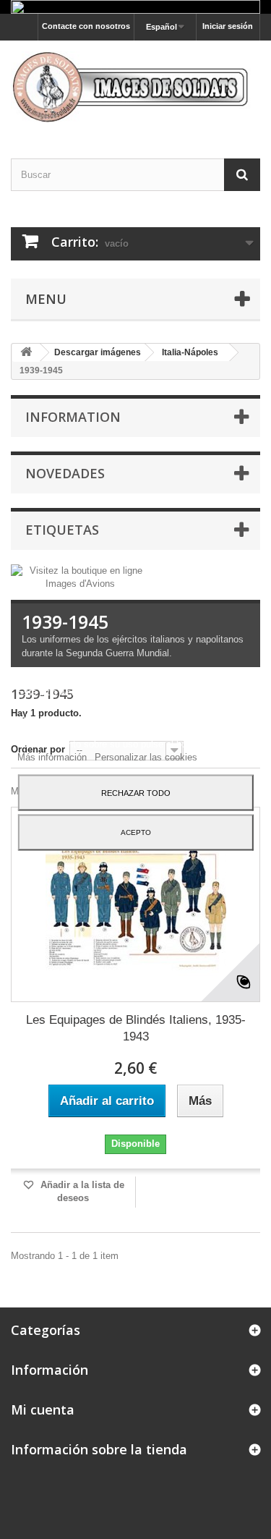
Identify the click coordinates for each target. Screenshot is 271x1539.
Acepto (136, 832)
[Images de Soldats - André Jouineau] (135, 86)
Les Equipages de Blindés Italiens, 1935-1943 (136, 1028)
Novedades (65, 473)
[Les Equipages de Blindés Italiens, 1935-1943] (135, 904)
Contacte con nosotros (86, 26)
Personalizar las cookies (146, 756)
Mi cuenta (42, 1409)
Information (73, 416)
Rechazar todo (136, 792)
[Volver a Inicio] (26, 353)
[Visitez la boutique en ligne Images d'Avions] (80, 576)
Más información (53, 756)
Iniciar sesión (227, 26)
